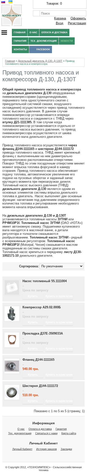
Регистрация (77, 23)
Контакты (20, 49)
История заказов (46, 449)
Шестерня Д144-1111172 (40, 386)
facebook (43, 49)
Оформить (78, 18)
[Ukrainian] (9, 1)
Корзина (60, 18)
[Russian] (2, 1)
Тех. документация (43, 41)
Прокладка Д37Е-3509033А (42, 333)
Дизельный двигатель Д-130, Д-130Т (40, 60)
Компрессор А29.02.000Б (41, 307)
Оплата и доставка (54, 32)
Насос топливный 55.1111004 (44, 281)
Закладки (66, 449)
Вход (59, 23)
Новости (67, 41)
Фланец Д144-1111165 (38, 359)
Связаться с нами (46, 433)
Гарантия (20, 41)
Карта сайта (68, 433)
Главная (19, 32)
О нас (33, 32)
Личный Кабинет (22, 449)
